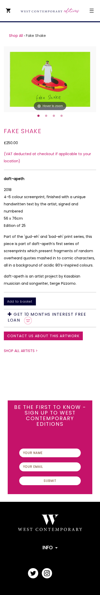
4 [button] (61, 116)
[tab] (50, 318)
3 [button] (53, 116)
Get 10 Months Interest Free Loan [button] (47, 317)
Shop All (16, 35)
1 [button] (38, 116)
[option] (50, 79)
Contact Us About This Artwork (43, 335)
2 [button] (46, 116)
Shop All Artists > (21, 350)
